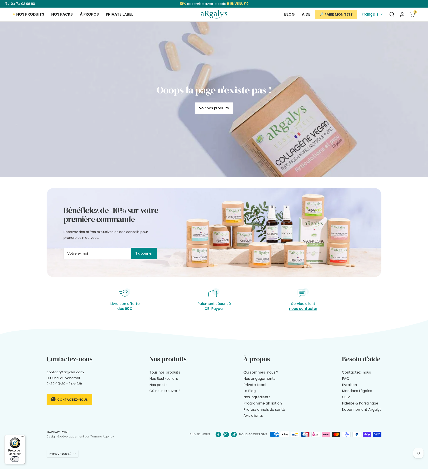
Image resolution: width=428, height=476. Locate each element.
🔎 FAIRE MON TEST (336, 14)
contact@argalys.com (65, 372)
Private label (119, 14)
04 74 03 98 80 (23, 3)
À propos (89, 14)
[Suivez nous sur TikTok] (234, 434)
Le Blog (249, 390)
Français (370, 14)
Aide (306, 14)
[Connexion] (402, 14)
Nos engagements (259, 378)
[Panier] (412, 14)
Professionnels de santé (264, 409)
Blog (289, 14)
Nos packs (62, 14)
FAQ (345, 378)
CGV (346, 397)
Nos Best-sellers (163, 378)
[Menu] (22, 437)
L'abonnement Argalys (361, 409)
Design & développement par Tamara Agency (80, 436)
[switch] (14, 459)
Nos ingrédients (256, 397)
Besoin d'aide (361, 359)
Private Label (254, 384)
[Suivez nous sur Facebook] (218, 434)
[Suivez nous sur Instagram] (226, 434)
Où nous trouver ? (164, 390)
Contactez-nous (72, 399)
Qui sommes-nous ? (260, 372)
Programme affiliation (262, 403)
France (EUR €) (60, 453)
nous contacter (303, 308)
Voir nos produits (214, 108)
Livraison (349, 384)
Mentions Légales (357, 390)
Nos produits (30, 14)
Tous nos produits (164, 372)
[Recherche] (392, 14)
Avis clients (253, 415)
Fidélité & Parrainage (360, 403)
